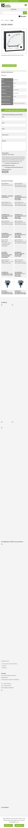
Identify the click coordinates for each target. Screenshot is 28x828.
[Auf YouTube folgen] (6, 811)
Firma (3, 122)
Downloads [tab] (3, 75)
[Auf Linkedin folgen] (3, 811)
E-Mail (3, 128)
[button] (26, 5)
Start (2, 20)
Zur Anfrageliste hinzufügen (9, 65)
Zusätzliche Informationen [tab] (7, 72)
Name (3, 116)
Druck (11, 20)
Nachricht (4, 140)
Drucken (22, 16)
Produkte (7, 20)
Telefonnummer (5, 134)
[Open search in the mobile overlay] (14, 12)
